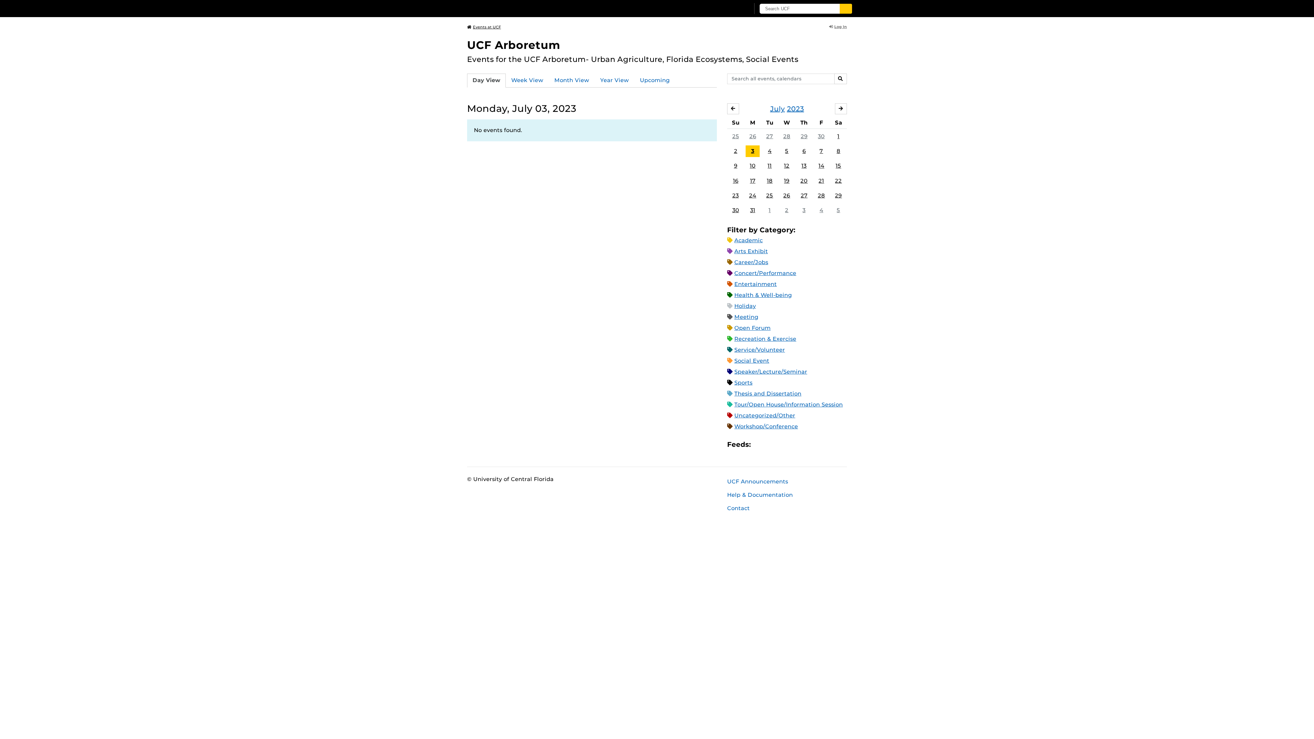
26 (752, 136)
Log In (840, 26)
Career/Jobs (751, 262)
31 (752, 210)
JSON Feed (806, 444)
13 (804, 166)
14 (821, 166)
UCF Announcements (757, 481)
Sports (743, 382)
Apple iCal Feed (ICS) (759, 444)
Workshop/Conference (766, 426)
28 (786, 136)
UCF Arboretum (513, 45)
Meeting (746, 317)
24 (752, 195)
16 (735, 181)
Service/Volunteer (759, 350)
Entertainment (755, 284)
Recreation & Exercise (765, 339)
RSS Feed (783, 444)
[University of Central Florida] (517, 8)
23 (735, 195)
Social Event (751, 361)
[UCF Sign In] (728, 9)
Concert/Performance (765, 273)
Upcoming (655, 80)
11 (770, 166)
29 (804, 136)
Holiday (745, 306)
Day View (486, 80)
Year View (614, 80)
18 (770, 181)
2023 (795, 109)
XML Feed (794, 444)
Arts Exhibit (751, 251)
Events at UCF (487, 27)
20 (804, 181)
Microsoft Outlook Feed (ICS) (771, 444)
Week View (527, 80)
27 (769, 136)
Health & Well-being (763, 295)
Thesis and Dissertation (767, 393)
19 (786, 181)
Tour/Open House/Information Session (788, 404)
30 (821, 136)
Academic (748, 240)
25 (735, 136)
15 (838, 166)
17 (753, 181)
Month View (571, 80)
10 (753, 166)
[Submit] (846, 9)
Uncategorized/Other (764, 415)
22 (838, 181)
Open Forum (752, 328)
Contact (738, 508)
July (777, 109)
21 (821, 181)
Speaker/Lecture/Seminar (770, 371)
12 (786, 166)
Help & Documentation (760, 495)
